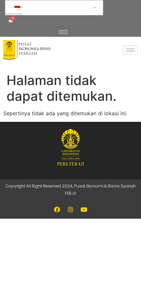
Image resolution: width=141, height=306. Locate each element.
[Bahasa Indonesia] (53, 8)
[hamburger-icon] (63, 32)
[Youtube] (84, 209)
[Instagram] (70, 209)
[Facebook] (57, 209)
